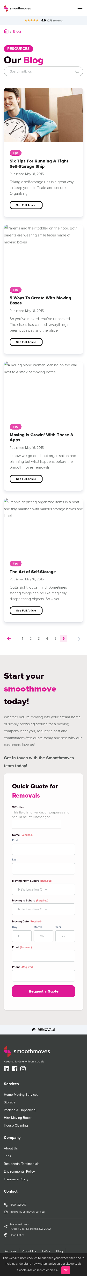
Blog (59, 1251)
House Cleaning (16, 1125)
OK (66, 1270)
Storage (9, 1102)
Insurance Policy (16, 1179)
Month (38, 927)
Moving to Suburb (30, 900)
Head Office (17, 1235)
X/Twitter (18, 807)
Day (14, 927)
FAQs (46, 1251)
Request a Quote (43, 991)
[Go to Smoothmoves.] (6, 31)
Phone (22, 967)
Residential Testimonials (21, 1163)
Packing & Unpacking (20, 1110)
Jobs (7, 1156)
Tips (15, 153)
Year (58, 927)
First (15, 840)
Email (22, 947)
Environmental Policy (19, 1171)
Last (14, 859)
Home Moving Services (21, 1094)
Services (10, 1251)
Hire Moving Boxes (18, 1117)
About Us (11, 1148)
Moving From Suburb (32, 880)
